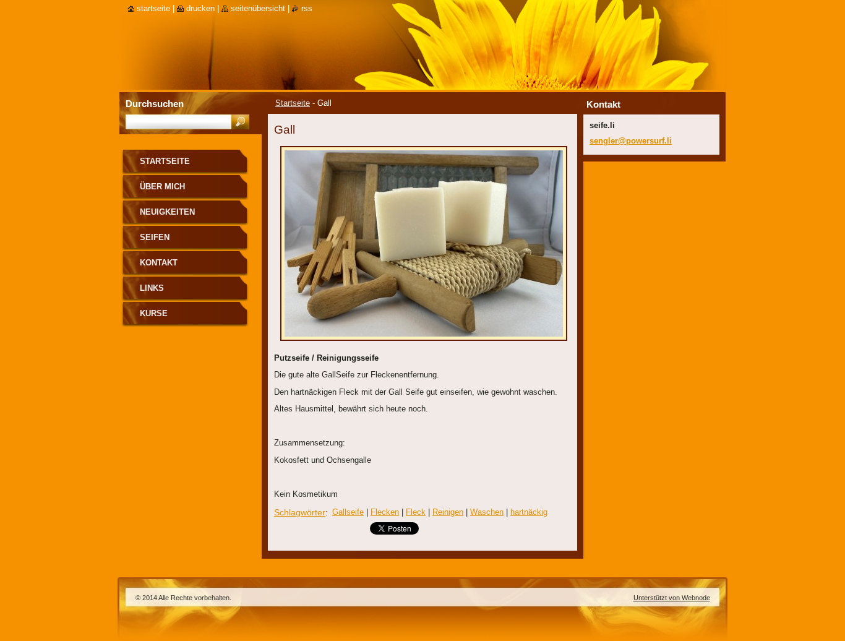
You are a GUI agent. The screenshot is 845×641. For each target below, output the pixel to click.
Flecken (385, 512)
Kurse (154, 313)
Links (152, 288)
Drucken (200, 8)
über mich (162, 186)
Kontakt (159, 262)
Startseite (292, 103)
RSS (306, 8)
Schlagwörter (299, 512)
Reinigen (447, 512)
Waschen (487, 512)
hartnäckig (528, 512)
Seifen (154, 237)
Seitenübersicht (258, 8)
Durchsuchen (155, 103)
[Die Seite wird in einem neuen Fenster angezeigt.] (423, 344)
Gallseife (348, 512)
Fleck (416, 512)
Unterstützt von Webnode (671, 597)
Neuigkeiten (167, 212)
